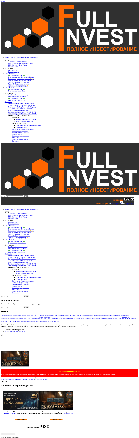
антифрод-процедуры (88, 315)
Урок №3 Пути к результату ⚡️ (18, 86)
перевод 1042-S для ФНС (82, 318)
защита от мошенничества (123, 315)
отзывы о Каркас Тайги (56, 318)
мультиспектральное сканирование (9, 318)
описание (44, 317)
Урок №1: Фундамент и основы (18, 82)
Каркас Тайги (54, 315)
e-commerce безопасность (6, 315)
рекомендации (4, 321)
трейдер (42, 321)
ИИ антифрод (48, 315)
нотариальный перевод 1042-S (24, 318)
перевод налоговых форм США (95, 318)
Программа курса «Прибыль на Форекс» (21, 77)
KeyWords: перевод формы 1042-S (29, 315)
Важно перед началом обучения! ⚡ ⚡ (21, 79)
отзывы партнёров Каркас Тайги (68, 318)
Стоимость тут (68, 413)
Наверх (3, 1)
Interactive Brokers (17, 315)
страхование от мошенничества (23, 321)
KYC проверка (41, 315)
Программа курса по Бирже (17, 91)
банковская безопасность (99, 315)
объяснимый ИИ (35, 318)
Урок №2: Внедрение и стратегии (19, 84)
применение (133, 318)
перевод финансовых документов (110, 318)
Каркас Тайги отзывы (78, 315)
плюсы (126, 317)
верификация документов (111, 315)
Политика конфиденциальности (15, 331)
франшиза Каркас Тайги (53, 321)
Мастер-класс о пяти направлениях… (20, 80)
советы (12, 320)
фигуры (46, 321)
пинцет (120, 318)
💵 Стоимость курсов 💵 (16, 75)
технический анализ (35, 321)
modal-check (4, 381)
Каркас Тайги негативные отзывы (65, 315)
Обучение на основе (9, 413)
